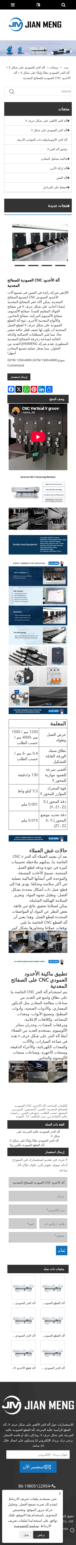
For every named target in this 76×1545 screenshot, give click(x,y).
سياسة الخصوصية (26, 1525)
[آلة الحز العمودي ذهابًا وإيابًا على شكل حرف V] (52, 1352)
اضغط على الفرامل (55, 187)
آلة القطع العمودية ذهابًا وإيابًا (52, 1303)
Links (64, 1529)
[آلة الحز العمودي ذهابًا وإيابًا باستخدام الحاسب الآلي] (23, 1287)
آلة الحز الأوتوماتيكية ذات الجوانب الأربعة (42, 140)
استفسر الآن (34, 1466)
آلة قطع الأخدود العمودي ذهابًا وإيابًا (22, 1368)
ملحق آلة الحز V (57, 149)
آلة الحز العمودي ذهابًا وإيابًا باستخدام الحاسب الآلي (22, 1303)
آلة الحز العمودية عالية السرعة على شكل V (38, 1134)
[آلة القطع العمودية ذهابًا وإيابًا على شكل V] (52, 1319)
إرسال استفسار (19, 377)
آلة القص (61, 178)
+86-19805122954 (35, 1486)
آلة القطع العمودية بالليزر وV (27, 1145)
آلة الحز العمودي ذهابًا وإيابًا (22, 1335)
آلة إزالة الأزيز (58, 168)
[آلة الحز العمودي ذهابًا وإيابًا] (23, 1319)
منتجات (53, 67)
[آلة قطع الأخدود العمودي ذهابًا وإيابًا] (23, 1352)
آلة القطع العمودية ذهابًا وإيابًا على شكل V (52, 1335)
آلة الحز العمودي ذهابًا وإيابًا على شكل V (44, 73)
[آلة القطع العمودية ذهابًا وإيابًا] (52, 1287)
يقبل (26, 1535)
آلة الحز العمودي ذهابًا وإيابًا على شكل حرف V (52, 1368)
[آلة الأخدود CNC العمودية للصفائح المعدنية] (40, 242)
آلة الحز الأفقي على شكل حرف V (46, 121)
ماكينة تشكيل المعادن (54, 159)
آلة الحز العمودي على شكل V (27, 67)
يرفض (41, 1535)
